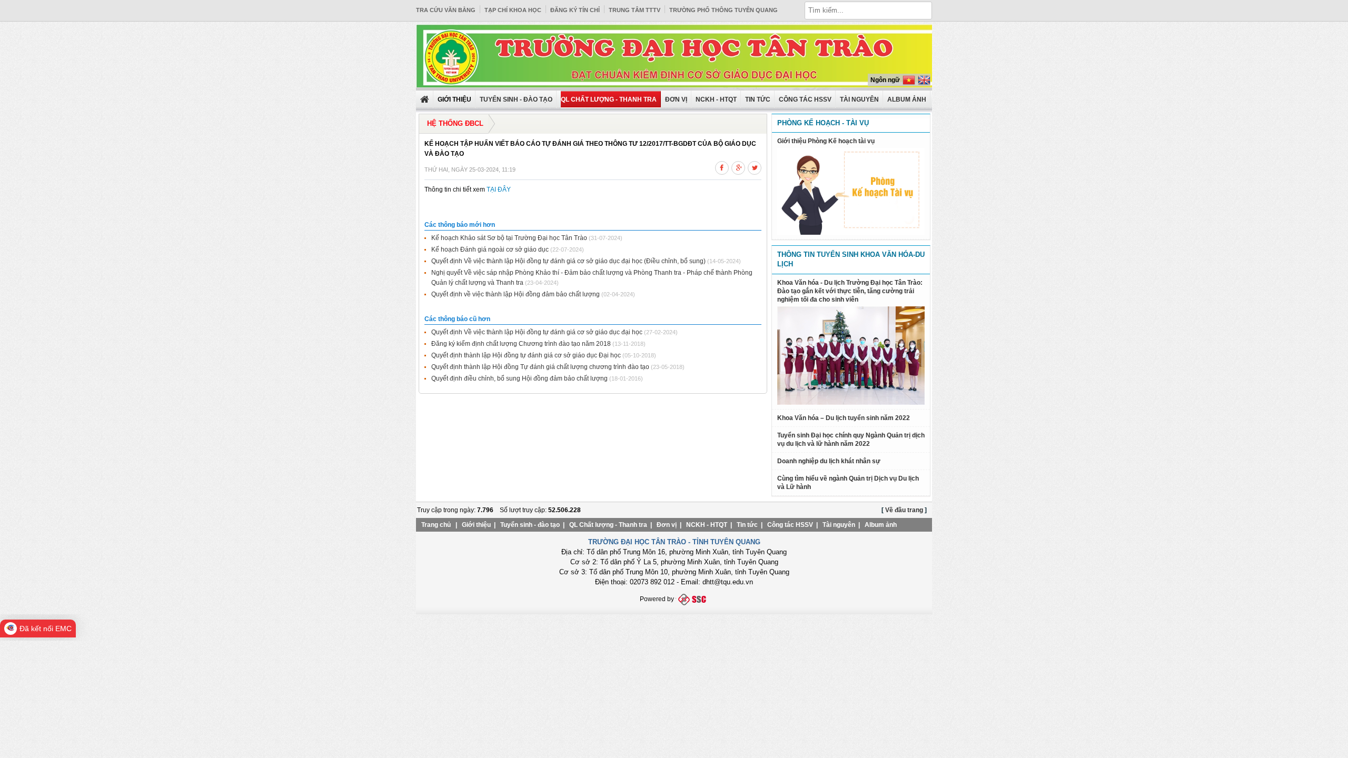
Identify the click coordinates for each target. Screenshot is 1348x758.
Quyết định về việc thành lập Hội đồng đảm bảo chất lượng (515, 294)
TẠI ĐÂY (499, 189)
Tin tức (757, 99)
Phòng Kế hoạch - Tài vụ (823, 123)
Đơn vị (676, 99)
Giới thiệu (476, 524)
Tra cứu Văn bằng (445, 10)
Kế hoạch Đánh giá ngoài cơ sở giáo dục (490, 249)
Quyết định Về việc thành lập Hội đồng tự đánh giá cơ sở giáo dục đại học (536, 332)
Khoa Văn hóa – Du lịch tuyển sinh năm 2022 (843, 418)
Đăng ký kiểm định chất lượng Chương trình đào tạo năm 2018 (521, 343)
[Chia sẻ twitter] (754, 166)
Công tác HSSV (805, 99)
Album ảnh (881, 524)
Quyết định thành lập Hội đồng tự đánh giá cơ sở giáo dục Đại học (526, 355)
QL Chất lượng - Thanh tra (609, 99)
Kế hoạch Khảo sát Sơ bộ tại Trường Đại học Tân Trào (509, 238)
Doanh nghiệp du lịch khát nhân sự (828, 461)
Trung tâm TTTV (634, 10)
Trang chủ (436, 524)
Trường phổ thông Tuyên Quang (723, 10)
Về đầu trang (904, 510)
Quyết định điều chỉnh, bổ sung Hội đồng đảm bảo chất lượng (519, 378)
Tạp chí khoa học (512, 10)
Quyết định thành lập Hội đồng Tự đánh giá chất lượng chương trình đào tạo (540, 367)
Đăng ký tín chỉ (575, 10)
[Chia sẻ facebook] (722, 166)
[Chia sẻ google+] (738, 166)
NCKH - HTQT (716, 99)
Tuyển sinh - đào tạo (516, 99)
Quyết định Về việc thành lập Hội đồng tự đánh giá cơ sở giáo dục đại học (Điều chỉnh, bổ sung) (568, 261)
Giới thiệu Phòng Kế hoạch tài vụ (826, 141)
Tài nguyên (859, 99)
